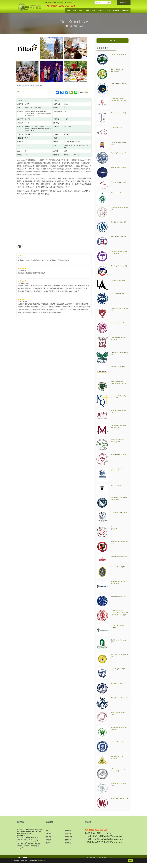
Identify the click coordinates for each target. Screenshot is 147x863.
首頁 (68, 11)
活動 (87, 11)
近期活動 (68, 834)
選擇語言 (123, 3)
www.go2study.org (22, 848)
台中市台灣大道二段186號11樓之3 (102, 839)
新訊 (93, 11)
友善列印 (85, 92)
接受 (130, 860)
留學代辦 (68, 831)
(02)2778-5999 (117, 836)
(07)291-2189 (117, 842)
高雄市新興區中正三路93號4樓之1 (102, 842)
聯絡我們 (125, 11)
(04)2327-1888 (118, 839)
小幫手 (100, 11)
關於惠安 (116, 11)
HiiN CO (128, 858)
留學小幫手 (68, 837)
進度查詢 (68, 843)
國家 (80, 11)
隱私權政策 (41, 860)
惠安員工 (48, 843)
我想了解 (113, 40)
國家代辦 (73, 26)
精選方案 (48, 840)
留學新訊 (48, 834)
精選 (74, 11)
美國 (81, 26)
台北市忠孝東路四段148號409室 (102, 836)
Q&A (108, 11)
